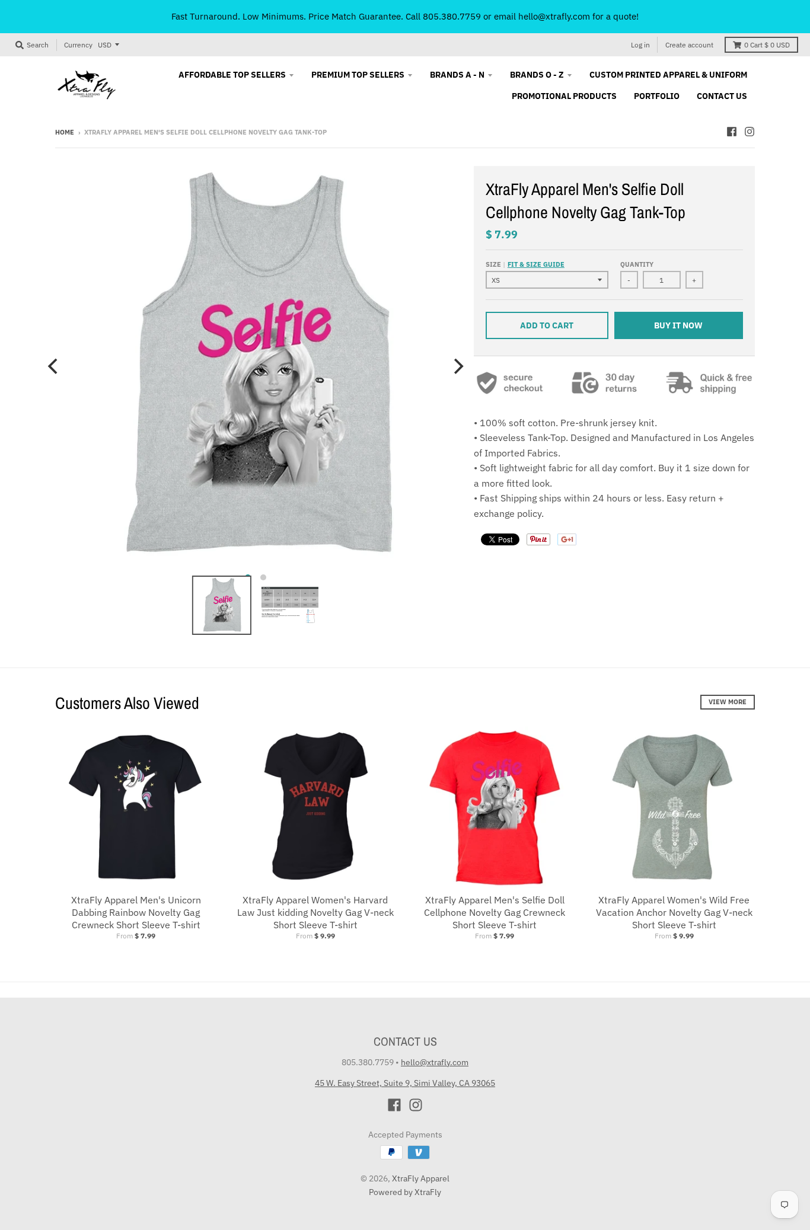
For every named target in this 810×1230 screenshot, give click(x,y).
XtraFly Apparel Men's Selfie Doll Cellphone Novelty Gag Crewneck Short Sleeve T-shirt (494, 912)
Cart (767, 44)
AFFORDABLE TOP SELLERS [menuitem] (232, 74)
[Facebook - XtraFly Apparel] (731, 131)
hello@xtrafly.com (434, 1062)
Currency (78, 44)
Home (64, 132)
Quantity (636, 264)
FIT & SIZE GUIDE (536, 264)
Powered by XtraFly (405, 1192)
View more (728, 702)
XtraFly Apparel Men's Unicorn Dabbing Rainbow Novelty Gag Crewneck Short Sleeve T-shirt (136, 912)
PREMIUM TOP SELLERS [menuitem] (357, 74)
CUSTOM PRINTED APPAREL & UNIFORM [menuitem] (668, 74)
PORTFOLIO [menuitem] (657, 96)
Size (525, 264)
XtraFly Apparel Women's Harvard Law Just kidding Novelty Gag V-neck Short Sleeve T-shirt (315, 912)
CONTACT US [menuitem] (722, 96)
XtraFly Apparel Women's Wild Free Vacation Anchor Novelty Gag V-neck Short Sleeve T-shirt (674, 912)
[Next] (457, 366)
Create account (689, 44)
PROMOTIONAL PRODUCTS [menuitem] (564, 96)
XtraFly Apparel (420, 1178)
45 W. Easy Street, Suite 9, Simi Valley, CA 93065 (405, 1083)
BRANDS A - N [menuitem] (457, 74)
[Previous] (54, 366)
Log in (640, 44)
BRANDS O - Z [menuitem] (537, 74)
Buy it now (678, 325)
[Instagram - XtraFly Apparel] (749, 131)
